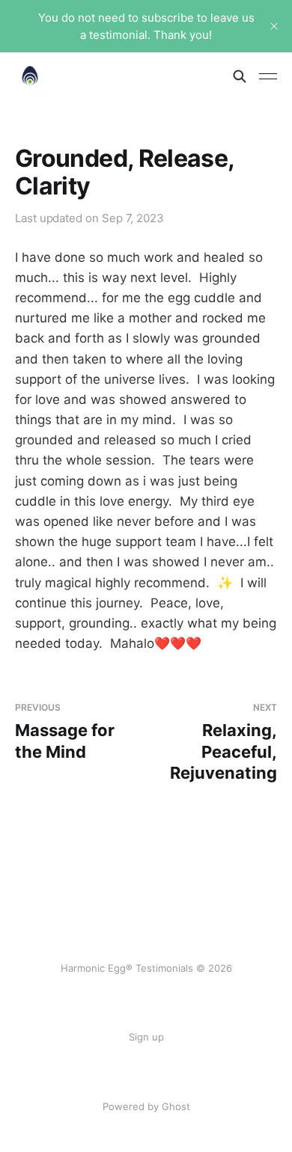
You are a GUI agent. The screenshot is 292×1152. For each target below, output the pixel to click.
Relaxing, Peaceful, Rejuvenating (223, 742)
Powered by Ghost (146, 1106)
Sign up (146, 1037)
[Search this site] (239, 76)
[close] (274, 26)
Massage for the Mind (65, 731)
